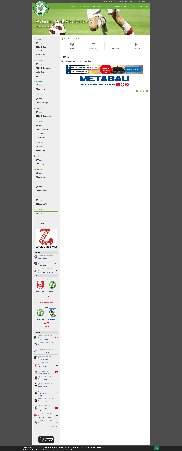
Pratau (39, 258)
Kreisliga (41, 89)
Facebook (103, 1)
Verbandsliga (43, 103)
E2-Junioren (38, 169)
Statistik (41, 55)
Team (40, 43)
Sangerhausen (41, 352)
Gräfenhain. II (52, 319)
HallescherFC (40, 291)
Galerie (121, 1)
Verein (79, 6)
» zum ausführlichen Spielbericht (46, 301)
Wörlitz (39, 339)
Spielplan (41, 51)
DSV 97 (39, 346)
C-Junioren (38, 95)
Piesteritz (51, 272)
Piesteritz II (45, 258)
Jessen (39, 386)
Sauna (147, 6)
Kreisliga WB (42, 191)
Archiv (36, 219)
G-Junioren (38, 209)
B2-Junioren (38, 81)
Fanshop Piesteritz (131, 1)
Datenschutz (99, 447)
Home (73, 6)
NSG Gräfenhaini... (42, 272)
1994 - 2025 (40, 223)
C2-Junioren (38, 108)
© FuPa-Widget (54, 427)
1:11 (56, 270)
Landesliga (42, 47)
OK (157, 448)
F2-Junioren (38, 196)
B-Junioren (38, 60)
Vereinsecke (108, 6)
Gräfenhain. (47, 373)
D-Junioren (38, 121)
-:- (57, 344)
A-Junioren (38, 39)
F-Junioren (38, 183)
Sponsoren (118, 6)
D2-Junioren (38, 143)
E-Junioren (38, 156)
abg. (56, 257)
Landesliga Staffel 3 (45, 68)
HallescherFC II (48, 417)
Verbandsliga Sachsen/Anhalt (93, 49)
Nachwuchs (97, 6)
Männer (87, 6)
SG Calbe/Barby (41, 424)
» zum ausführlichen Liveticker (46, 329)
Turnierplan (137, 6)
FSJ (130, 6)
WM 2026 (142, 1)
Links (125, 6)
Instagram (114, 1)
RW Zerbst (46, 380)
